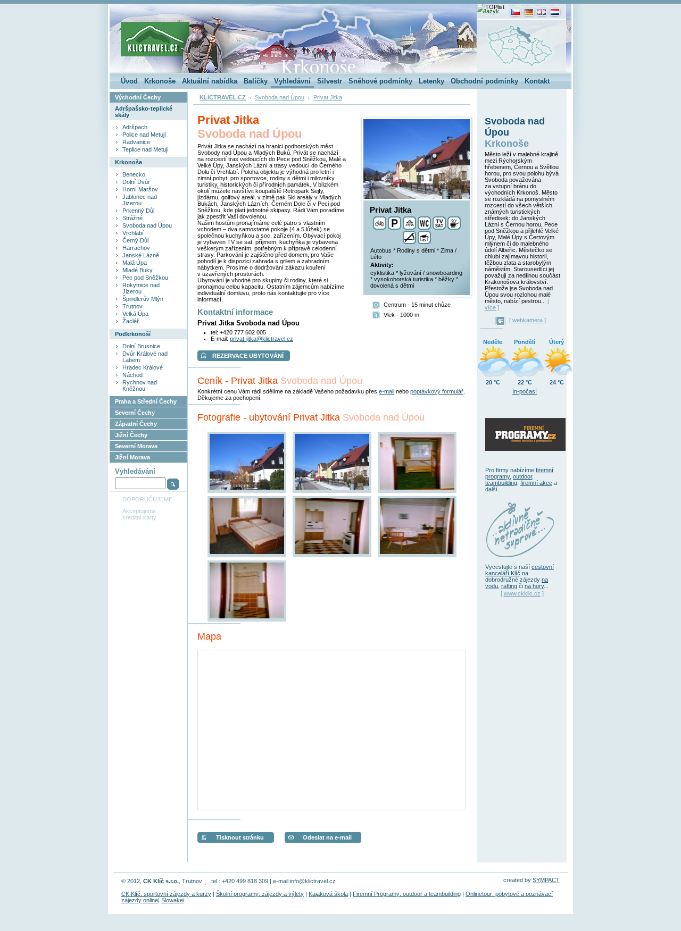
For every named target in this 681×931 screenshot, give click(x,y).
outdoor (522, 476)
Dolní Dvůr (136, 182)
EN (539, 7)
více (490, 307)
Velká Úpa (135, 314)
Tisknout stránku (240, 837)
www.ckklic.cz (522, 593)
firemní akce (536, 483)
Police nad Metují (144, 134)
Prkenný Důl (138, 210)
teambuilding (501, 483)
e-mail (386, 391)
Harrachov (136, 248)
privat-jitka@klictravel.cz (261, 339)
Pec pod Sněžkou (145, 277)
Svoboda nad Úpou (147, 225)
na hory (534, 586)
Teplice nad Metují (145, 149)
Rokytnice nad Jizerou (141, 288)
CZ (511, 7)
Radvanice (136, 142)
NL (551, 7)
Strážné (132, 218)
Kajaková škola (328, 894)
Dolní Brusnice (141, 346)
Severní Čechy (135, 412)
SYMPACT (546, 880)
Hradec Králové (142, 367)
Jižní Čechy (131, 435)
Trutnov (132, 306)
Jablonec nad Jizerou (139, 200)
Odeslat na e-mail (327, 837)
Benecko (133, 174)
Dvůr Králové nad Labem (145, 356)
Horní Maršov (140, 189)
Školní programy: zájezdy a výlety (260, 894)
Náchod (132, 375)
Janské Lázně (140, 255)
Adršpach (134, 127)
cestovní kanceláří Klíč (519, 570)
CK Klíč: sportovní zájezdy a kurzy (166, 894)
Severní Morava (136, 446)
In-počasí (524, 391)
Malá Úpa (134, 262)
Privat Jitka (327, 97)
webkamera (527, 320)
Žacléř (130, 321)
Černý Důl (135, 240)
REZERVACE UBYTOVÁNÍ (248, 356)
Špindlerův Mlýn (142, 299)
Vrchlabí (133, 233)
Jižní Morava (132, 457)
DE (525, 7)
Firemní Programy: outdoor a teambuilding (407, 894)
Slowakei (172, 900)
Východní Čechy (138, 97)
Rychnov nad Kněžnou (139, 385)
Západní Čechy (136, 424)
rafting (509, 586)
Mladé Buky (137, 270)
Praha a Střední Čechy (146, 401)
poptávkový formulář (436, 391)
